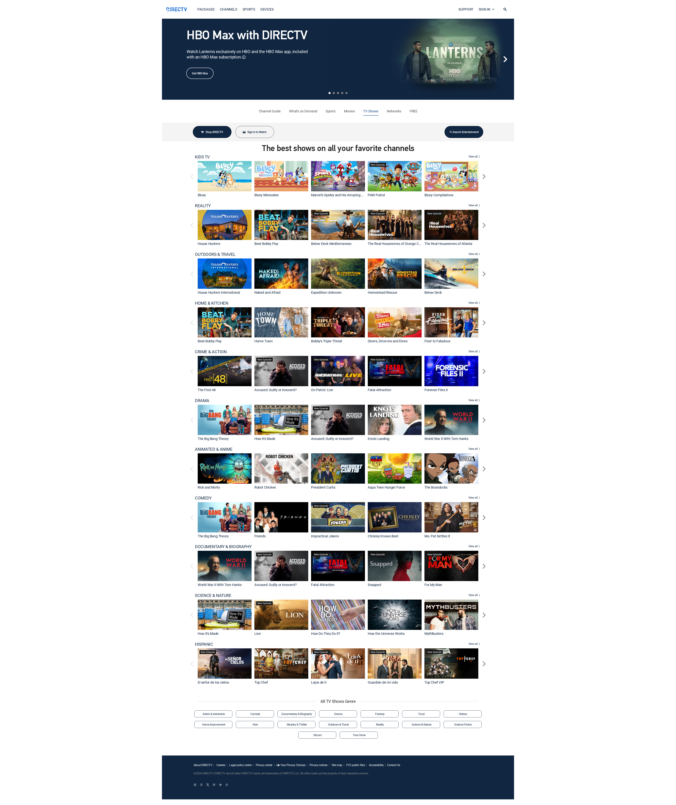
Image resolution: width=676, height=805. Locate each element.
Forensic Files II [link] (435, 389)
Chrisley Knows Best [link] (383, 535)
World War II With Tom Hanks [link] (446, 438)
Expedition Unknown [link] (326, 292)
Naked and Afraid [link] (267, 292)
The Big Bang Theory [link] (213, 438)
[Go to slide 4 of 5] (342, 93)
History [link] (463, 714)
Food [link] (421, 714)
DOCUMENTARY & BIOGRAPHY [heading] (223, 546)
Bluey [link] (202, 195)
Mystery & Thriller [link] (297, 724)
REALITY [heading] (203, 205)
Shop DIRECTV (214, 132)
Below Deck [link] (433, 292)
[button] (505, 9)
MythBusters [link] (433, 633)
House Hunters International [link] (219, 292)
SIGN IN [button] (484, 9)
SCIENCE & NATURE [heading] (213, 595)
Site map (336, 765)
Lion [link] (257, 633)
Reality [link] (380, 724)
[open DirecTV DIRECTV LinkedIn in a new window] (195, 784)
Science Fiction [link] (463, 724)
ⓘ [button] (244, 57)
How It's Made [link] (264, 438)
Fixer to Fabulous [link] (437, 341)
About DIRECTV (203, 765)
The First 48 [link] (206, 389)
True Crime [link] (359, 735)
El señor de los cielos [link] (213, 682)
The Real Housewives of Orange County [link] (397, 243)
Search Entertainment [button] (465, 132)
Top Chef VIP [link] (434, 682)
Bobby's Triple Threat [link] (326, 341)
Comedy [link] (255, 714)
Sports (331, 111)
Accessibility (376, 765)
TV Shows (370, 111)
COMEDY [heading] (203, 498)
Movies (349, 111)
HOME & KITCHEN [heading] (211, 303)
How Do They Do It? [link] (325, 633)
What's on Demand (303, 111)
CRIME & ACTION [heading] (211, 351)
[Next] (505, 59)
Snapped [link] (374, 584)
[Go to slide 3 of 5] (338, 93)
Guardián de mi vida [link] (383, 682)
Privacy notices (318, 765)
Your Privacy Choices (292, 765)
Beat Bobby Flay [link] (266, 243)
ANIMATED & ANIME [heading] (213, 449)
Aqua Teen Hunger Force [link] (386, 487)
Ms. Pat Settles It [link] (437, 535)
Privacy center (263, 765)
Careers (220, 765)
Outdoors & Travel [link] (338, 724)
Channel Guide (270, 111)
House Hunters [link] (209, 243)
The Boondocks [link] (435, 487)
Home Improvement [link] (213, 724)
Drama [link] (338, 714)
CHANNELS (228, 9)
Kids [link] (255, 724)
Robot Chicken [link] (265, 487)
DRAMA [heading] (202, 400)
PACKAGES (206, 9)
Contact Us (393, 765)
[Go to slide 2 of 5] (334, 93)
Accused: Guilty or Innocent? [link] (275, 389)
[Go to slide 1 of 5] (329, 93)
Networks (394, 111)
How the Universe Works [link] (386, 633)
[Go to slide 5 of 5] (346, 93)
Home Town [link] (263, 341)
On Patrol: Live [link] (322, 389)
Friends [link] (259, 535)
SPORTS (249, 9)
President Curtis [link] (323, 487)
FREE (413, 111)
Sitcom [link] (317, 735)
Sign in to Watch (256, 132)
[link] (225, 176)
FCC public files (355, 765)
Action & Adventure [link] (214, 714)
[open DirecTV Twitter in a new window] (207, 784)
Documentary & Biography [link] (296, 714)
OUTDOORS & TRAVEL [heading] (215, 254)
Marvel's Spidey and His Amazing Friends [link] (341, 195)
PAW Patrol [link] (376, 195)
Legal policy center (240, 765)
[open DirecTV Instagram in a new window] (214, 784)
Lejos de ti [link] (319, 682)
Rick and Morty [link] (209, 487)
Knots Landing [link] (378, 438)
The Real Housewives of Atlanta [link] (448, 243)
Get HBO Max (200, 73)
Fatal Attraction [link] (379, 389)
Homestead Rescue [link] (382, 292)
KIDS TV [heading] (202, 157)
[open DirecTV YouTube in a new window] (220, 784)
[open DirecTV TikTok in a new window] (226, 784)
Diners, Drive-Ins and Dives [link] (387, 341)
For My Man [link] (433, 584)
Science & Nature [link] (421, 724)
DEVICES (267, 9)
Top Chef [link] (261, 682)
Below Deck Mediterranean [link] (331, 243)
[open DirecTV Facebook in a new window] (201, 784)
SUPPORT (465, 9)
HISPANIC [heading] (204, 644)
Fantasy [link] (380, 714)
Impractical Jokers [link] (325, 535)
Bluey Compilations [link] (438, 195)
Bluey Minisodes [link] (266, 195)
